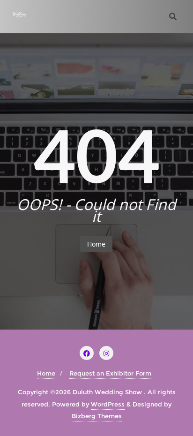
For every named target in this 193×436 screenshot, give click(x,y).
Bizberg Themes (97, 416)
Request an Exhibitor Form (110, 373)
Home (96, 244)
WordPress (108, 404)
